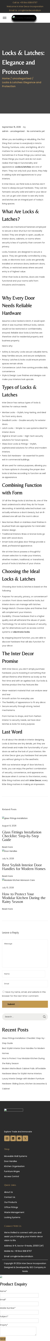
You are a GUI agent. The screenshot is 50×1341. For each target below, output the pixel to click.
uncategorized (21, 78)
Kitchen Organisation (14, 1166)
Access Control (11, 1176)
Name (3, 1291)
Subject (4, 1316)
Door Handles (10, 1161)
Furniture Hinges (12, 1171)
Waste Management (14, 1212)
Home (6, 78)
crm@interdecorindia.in (29, 10)
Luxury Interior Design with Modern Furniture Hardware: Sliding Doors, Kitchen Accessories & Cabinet (24, 1083)
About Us (8, 1192)
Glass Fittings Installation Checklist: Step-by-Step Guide (21, 836)
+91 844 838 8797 (28, 2)
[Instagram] (7, 1140)
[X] (25, 1140)
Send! (3, 1338)
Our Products (10, 1202)
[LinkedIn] (13, 1140)
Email (3, 1299)
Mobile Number (8, 1308)
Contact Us (9, 1197)
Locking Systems (12, 1217)
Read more (7, 847)
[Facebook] (19, 1140)
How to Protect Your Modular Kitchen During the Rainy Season (24, 898)
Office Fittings (11, 1207)
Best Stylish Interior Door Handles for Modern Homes (24, 867)
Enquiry (4, 1324)
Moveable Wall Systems (15, 1156)
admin (5, 131)
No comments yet (36, 131)
